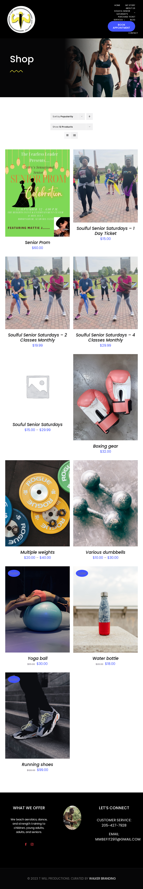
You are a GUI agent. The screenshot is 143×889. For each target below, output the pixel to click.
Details (51, 194)
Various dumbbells (105, 552)
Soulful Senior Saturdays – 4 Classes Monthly (105, 337)
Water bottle (105, 658)
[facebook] (25, 844)
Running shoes (37, 764)
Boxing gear (105, 446)
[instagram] (32, 844)
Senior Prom (37, 242)
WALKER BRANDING (102, 878)
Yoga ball (37, 658)
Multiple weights (37, 552)
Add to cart (28, 194)
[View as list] (74, 135)
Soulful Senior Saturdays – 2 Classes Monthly (37, 337)
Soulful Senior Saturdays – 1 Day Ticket (105, 230)
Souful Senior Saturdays (38, 424)
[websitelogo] (21, 5)
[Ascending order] (89, 116)
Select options (28, 387)
